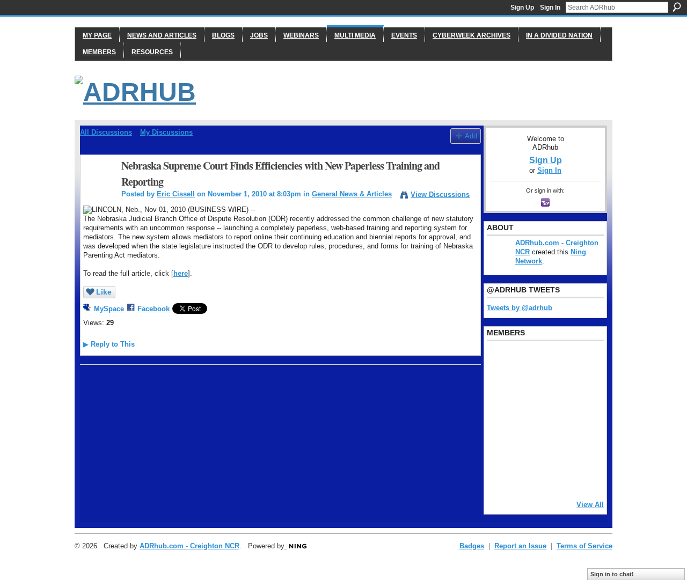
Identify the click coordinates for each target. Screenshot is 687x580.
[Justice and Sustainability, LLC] (527, 477)
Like (104, 292)
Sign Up (522, 7)
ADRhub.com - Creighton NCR (189, 546)
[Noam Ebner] (500, 419)
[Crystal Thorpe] (582, 419)
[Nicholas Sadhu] (554, 448)
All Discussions (106, 132)
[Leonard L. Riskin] (500, 390)
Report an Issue (520, 546)
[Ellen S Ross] (582, 448)
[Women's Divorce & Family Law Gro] (582, 390)
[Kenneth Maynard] (500, 477)
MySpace (109, 309)
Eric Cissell (176, 194)
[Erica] (500, 448)
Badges (471, 546)
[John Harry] (554, 390)
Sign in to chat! (612, 574)
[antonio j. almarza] (527, 419)
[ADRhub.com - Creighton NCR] (527, 361)
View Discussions (440, 194)
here (180, 273)
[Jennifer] (527, 390)
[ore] (554, 477)
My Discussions (166, 132)
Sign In (550, 7)
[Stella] (527, 448)
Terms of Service (584, 546)
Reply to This (109, 344)
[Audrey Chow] (554, 361)
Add (471, 136)
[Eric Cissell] (98, 189)
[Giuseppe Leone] (554, 419)
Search (677, 7)
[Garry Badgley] (582, 361)
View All (590, 505)
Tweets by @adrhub (519, 308)
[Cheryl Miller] (582, 477)
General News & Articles (352, 194)
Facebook (153, 309)
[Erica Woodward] (500, 361)
